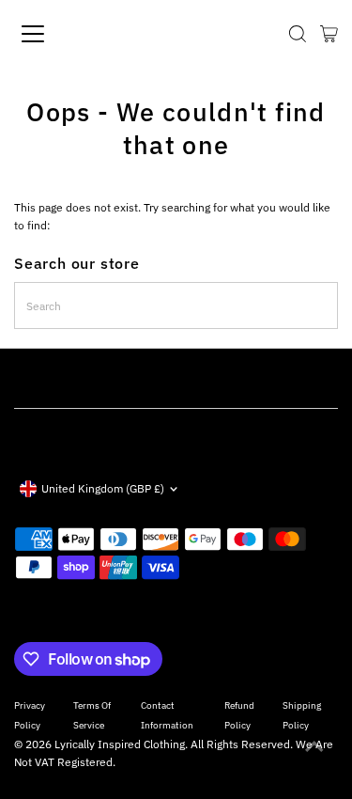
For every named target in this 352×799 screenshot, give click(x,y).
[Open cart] (329, 33)
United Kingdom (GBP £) (102, 488)
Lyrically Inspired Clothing (119, 744)
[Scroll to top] (314, 747)
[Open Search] (297, 33)
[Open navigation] (49, 33)
